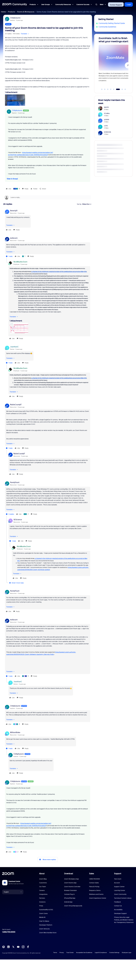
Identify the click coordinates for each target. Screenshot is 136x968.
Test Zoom (117, 879)
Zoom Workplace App (71, 879)
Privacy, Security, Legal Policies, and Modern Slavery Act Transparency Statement (124, 919)
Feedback (117, 902)
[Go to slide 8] (125, 89)
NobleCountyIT (16, 404)
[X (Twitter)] (13, 947)
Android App (68, 902)
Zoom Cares (43, 913)
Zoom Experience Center (97, 898)
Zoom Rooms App (70, 883)
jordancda (107, 132)
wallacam (14, 238)
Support (117, 873)
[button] (25, 34)
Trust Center (70, 952)
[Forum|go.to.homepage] (14, 4)
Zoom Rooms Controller (72, 887)
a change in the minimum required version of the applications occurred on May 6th (59, 272)
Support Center (119, 887)
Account (117, 883)
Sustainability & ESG (46, 910)
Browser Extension (70, 890)
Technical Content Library (122, 898)
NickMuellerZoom (20, 262)
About (42, 873)
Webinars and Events (96, 894)
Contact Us (118, 906)
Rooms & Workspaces (25, 12)
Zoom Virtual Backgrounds (73, 906)
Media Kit (42, 917)
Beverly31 (13, 211)
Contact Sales (94, 883)
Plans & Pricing (94, 887)
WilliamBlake (15, 732)
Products (11, 12)
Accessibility (118, 910)
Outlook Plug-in (69, 894)
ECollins (107, 113)
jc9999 (106, 120)
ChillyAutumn (15, 18)
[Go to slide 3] (108, 89)
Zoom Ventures (44, 929)
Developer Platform (45, 925)
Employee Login (126, 952)
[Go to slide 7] (121, 89)
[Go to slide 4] (111, 89)
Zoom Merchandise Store (47, 933)
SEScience (17, 519)
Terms (55, 952)
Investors (42, 902)
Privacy (62, 952)
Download (68, 873)
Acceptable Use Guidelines (84, 952)
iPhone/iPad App (69, 898)
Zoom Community (120, 894)
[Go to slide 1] (102, 89)
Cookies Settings (114, 952)
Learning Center (119, 890)
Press (41, 906)
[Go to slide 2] (105, 89)
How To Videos (44, 921)
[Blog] (3, 947)
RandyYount (14, 482)
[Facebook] (28, 947)
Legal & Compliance (101, 952)
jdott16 (106, 107)
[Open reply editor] (47, 197)
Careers (42, 890)
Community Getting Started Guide (112, 23)
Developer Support (120, 913)
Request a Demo (95, 890)
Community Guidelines (107, 27)
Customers (43, 883)
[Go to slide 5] (114, 89)
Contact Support (116, 5)
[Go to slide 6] (117, 89)
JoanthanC (14, 347)
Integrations (43, 894)
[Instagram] (23, 947)
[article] (47, 220)
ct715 (106, 126)
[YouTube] (18, 947)
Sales (91, 873)
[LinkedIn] (8, 947)
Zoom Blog (43, 879)
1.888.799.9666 (8, 932)
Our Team (42, 887)
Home (3, 12)
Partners (42, 898)
